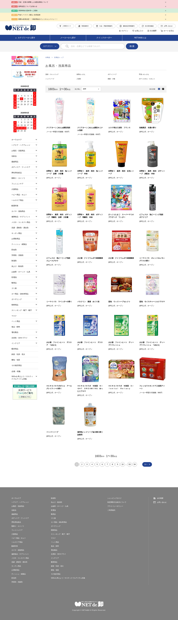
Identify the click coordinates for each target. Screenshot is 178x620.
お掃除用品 (16, 239)
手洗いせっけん (144, 74)
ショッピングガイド (114, 498)
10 (123, 464)
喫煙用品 (15, 305)
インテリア (16, 343)
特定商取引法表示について (116, 502)
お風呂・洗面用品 (18, 151)
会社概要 (160, 498)
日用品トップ (59, 57)
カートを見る (169, 31)
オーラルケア (17, 140)
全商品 (47, 57)
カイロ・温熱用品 (18, 211)
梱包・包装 (16, 360)
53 (130, 464)
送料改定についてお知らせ (27, 6)
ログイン (124, 31)
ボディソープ (112, 74)
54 (135, 464)
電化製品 (15, 332)
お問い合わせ (168, 26)
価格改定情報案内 (129, 26)
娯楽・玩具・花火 (18, 354)
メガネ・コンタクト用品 (21, 222)
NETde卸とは (140, 38)
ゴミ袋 (14, 288)
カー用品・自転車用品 (20, 294)
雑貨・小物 (111, 79)
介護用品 (15, 189)
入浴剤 (79, 79)
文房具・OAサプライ (19, 338)
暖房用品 (15, 349)
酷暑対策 (15, 206)
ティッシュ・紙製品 (19, 244)
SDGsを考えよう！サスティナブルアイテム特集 (22, 377)
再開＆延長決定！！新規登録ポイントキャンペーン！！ (38, 19)
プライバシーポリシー (115, 506)
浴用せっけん (81, 74)
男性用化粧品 (17, 173)
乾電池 (14, 277)
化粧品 (14, 156)
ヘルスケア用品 (17, 200)
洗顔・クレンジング (51, 74)
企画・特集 (16, 371)
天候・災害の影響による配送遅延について (33, 2)
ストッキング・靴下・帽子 (22, 310)
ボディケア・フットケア (21, 167)
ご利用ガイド (66, 26)
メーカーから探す (68, 38)
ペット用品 (16, 321)
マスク (14, 316)
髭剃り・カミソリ (18, 178)
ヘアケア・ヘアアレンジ (21, 145)
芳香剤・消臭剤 (17, 255)
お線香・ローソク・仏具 (21, 272)
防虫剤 (14, 250)
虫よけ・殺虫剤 (17, 266)
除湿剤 (14, 261)
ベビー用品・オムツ (19, 195)
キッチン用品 (17, 233)
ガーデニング (17, 299)
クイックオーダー (104, 38)
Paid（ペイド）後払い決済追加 (29, 15)
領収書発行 (85, 26)
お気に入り (139, 31)
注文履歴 (153, 31)
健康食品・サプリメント (21, 217)
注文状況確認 (149, 26)
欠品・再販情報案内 (105, 26)
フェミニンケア (17, 184)
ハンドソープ (49, 79)
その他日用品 (17, 365)
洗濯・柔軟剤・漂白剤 (20, 228)
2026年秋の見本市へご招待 (27, 10)
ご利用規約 (111, 510)
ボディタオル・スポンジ (147, 79)
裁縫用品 (15, 162)
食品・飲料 (16, 327)
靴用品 (14, 283)
